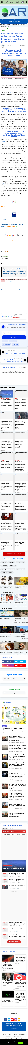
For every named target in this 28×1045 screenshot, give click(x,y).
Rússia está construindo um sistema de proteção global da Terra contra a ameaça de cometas (7, 965)
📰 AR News (7, 831)
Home (6, 23)
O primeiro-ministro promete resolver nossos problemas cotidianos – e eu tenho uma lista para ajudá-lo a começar (17, 805)
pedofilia (3, 30)
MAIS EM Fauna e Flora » (21, 589)
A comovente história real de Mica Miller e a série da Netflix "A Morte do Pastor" (17, 756)
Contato (14, 23)
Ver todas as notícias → (14, 941)
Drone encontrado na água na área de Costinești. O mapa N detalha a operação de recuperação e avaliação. (17, 765)
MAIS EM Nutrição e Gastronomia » (19, 654)
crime (10, 28)
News (2, 183)
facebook (8, 661)
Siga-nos (3, 206)
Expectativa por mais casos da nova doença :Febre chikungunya (14, 730)
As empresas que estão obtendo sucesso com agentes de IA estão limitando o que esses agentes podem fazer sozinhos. (17, 814)
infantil (17, 165)
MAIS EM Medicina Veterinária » (20, 622)
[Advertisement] (13, 848)
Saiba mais (14, 1042)
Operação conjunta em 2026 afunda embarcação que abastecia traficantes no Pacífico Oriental (14, 867)
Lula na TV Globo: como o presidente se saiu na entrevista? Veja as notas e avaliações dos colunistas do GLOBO (17, 738)
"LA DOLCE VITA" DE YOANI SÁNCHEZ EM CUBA (7, 982)
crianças (12, 92)
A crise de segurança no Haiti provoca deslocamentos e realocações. (15, 929)
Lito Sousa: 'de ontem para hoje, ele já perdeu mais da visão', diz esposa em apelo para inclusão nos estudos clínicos (17, 786)
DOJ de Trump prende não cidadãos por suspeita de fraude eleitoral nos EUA (17, 886)
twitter (21, 661)
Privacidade (20, 23)
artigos (18, 268)
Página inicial (4, 28)
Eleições (18, 834)
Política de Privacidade (19, 1034)
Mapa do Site (19, 1038)
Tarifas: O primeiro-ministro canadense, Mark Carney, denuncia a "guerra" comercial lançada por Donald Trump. (17, 795)
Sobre (10, 23)
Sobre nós (8, 1036)
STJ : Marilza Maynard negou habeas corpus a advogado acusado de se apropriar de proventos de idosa (20, 958)
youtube (21, 665)
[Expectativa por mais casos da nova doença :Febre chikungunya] (14, 715)
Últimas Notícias (11, 226)
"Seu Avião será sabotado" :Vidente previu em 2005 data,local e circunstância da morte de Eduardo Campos (17, 747)
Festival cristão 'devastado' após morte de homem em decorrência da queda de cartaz (17, 935)
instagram (8, 665)
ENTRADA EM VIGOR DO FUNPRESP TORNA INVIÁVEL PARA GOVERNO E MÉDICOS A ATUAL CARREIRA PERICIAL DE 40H (20, 996)
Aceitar (20, 1042)
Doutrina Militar (7, 834)
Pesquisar (15, 337)
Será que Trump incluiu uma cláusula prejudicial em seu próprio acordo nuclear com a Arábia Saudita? (17, 923)
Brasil (13, 834)
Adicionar (14, 316)
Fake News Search (9, 1038)
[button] (26, 2)
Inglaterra (14, 28)
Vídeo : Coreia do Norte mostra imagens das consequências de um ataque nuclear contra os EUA (20, 983)
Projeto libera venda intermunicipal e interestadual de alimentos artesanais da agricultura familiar (17, 880)
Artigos (23, 834)
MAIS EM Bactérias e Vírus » (21, 606)
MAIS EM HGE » (24, 638)
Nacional (3, 141)
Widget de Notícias (17, 1036)
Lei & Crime (21, 28)
